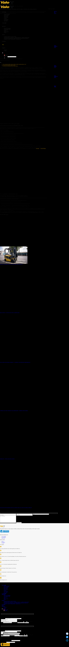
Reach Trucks (6, 587)
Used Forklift (4, 537)
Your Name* (3, 630)
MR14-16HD (55, 86)
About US (3, 606)
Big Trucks (5, 592)
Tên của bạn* (3, 618)
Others (5, 599)
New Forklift (4, 536)
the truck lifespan (43, 148)
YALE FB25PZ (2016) (55, 66)
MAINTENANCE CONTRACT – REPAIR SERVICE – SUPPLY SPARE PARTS (16, 602)
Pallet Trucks (6, 588)
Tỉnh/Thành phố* (14, 622)
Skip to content (2, 0)
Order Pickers (6, 591)
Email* (2, 634)
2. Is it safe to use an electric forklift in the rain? (9, 65)
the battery (37, 148)
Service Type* (24, 634)
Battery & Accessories (7, 595)
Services (3, 600)
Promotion (3, 542)
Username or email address (5, 640)
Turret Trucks (6, 589)
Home (1, 6)
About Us (5, 607)
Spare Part (3, 538)
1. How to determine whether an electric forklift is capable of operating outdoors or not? (14, 64)
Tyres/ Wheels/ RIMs (7, 596)
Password (3, 642)
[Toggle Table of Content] (0, 62)
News (3, 6)
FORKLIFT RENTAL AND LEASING (10, 601)
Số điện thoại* (12, 632)
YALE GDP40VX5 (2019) (56, 76)
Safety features (6, 598)
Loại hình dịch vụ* (23, 621)
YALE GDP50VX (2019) (55, 46)
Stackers (5, 590)
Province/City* (12, 635)
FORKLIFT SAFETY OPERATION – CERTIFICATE (12, 603)
